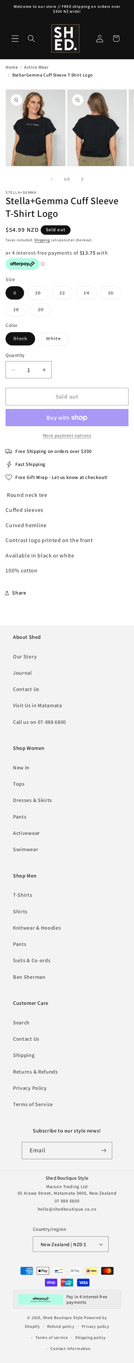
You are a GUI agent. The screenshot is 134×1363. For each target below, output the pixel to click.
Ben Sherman (29, 977)
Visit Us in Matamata (37, 705)
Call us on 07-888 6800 (39, 722)
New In (21, 767)
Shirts (20, 911)
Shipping (42, 239)
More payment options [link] (67, 435)
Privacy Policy (30, 1088)
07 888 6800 (67, 1201)
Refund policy (60, 1326)
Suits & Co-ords (31, 960)
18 (20, 311)
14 (90, 294)
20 (44, 311)
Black (24, 340)
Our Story (25, 656)
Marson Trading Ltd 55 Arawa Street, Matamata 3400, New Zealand (67, 1190)
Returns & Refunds (35, 1071)
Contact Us (26, 689)
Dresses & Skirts (32, 800)
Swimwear (25, 849)
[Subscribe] (104, 1150)
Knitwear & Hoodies (37, 927)
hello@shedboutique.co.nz (67, 1209)
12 (66, 294)
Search (21, 1022)
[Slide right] (82, 179)
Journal (22, 672)
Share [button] (19, 592)
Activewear (26, 833)
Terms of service (51, 1337)
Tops (19, 783)
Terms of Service (33, 1104)
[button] (15, 38)
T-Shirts (23, 895)
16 (114, 294)
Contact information (70, 1348)
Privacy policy (95, 1326)
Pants (19, 816)
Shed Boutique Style (63, 1317)
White (57, 340)
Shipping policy (90, 1337)
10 (41, 294)
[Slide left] (52, 179)
